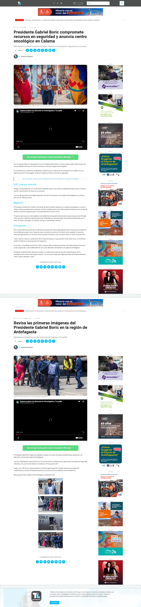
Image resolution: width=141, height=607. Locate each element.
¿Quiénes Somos (102, 596)
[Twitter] (61, 3)
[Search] (108, 3)
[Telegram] (50, 50)
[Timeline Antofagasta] (16, 56)
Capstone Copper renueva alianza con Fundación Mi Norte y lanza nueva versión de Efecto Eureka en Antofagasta (57, 20)
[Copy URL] (53, 50)
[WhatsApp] (35, 50)
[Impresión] (46, 50)
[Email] (42, 50)
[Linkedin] (38, 50)
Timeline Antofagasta (27, 56)
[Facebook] (54, 3)
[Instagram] (57, 3)
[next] (125, 20)
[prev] (122, 20)
